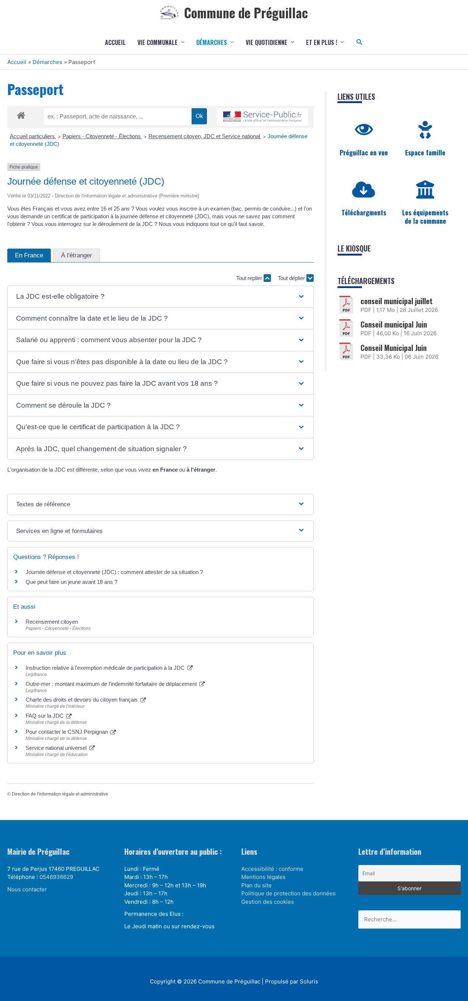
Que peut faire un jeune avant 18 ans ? (71, 582)
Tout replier (250, 278)
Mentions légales (263, 876)
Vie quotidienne (266, 42)
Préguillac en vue (364, 152)
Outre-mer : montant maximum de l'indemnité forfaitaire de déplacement (112, 684)
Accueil (115, 42)
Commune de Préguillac (246, 12)
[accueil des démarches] (21, 114)
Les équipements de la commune (425, 217)
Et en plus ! (321, 42)
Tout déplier (292, 278)
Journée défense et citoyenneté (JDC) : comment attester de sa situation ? (114, 572)
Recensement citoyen (52, 622)
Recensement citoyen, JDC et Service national (204, 136)
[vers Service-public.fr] (262, 117)
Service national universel (57, 748)
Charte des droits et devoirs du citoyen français (82, 699)
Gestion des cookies (267, 901)
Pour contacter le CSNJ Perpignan (67, 732)
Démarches (211, 42)
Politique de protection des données (288, 893)
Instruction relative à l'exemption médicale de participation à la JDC (106, 668)
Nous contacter (27, 889)
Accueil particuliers (33, 136)
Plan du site (256, 885)
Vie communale (157, 42)
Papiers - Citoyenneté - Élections (102, 136)
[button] (359, 42)
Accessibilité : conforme (272, 868)
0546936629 (56, 876)
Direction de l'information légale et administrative (60, 794)
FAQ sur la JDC (45, 716)
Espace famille (425, 152)
